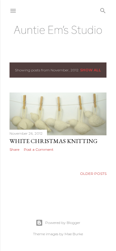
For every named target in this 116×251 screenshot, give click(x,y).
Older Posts (93, 173)
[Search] (102, 9)
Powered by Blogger (62, 222)
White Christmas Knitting (54, 141)
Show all (90, 70)
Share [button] (14, 149)
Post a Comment (39, 149)
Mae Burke (74, 234)
